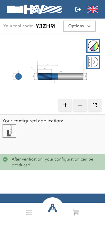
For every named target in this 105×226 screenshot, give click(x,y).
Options (76, 25)
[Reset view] (95, 105)
